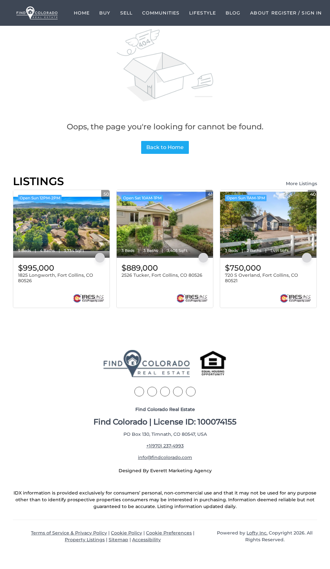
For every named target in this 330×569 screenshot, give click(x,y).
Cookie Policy (126, 533)
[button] (37, 12)
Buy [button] (104, 13)
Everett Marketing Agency (181, 471)
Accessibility (146, 540)
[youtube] (191, 391)
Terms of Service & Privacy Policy (69, 533)
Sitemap (118, 540)
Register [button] (284, 13)
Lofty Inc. (257, 533)
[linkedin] (152, 391)
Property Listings (85, 540)
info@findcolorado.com (165, 457)
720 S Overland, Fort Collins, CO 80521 (261, 278)
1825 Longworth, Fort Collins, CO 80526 (55, 278)
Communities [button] (161, 13)
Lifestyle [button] (202, 13)
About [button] (259, 13)
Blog (233, 13)
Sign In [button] (312, 13)
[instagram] (178, 391)
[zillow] (165, 391)
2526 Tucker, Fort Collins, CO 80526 (161, 275)
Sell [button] (126, 13)
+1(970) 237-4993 (165, 446)
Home (82, 13)
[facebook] (139, 391)
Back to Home (165, 147)
